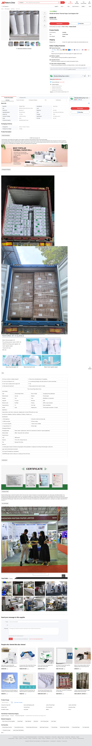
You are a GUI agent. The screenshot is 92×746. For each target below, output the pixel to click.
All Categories (5, 6)
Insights (77, 736)
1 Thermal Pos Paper (6, 730)
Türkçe (70, 738)
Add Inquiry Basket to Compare (24, 48)
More (2, 732)
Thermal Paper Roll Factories (31, 727)
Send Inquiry (59, 23)
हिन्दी (63, 738)
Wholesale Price (47, 736)
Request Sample (72, 26)
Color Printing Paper (44, 721)
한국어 (56, 738)
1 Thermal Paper (54, 727)
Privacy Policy (64, 741)
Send (11, 638)
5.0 (75, 99)
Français (29, 738)
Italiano (39, 738)
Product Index (67, 736)
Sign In (51, 91)
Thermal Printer (27, 707)
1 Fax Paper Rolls (85, 727)
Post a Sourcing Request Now (36, 639)
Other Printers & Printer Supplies (8, 721)
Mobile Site (73, 736)
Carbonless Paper (71, 707)
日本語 (60, 738)
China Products (21, 736)
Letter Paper (53, 721)
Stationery (12, 8)
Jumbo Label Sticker (72, 705)
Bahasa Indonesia (81, 738)
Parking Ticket (4, 707)
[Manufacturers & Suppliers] (8, 2)
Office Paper (18, 8)
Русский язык (34, 738)
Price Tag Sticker (49, 707)
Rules (90, 6)
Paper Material (28, 721)
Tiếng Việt (74, 738)
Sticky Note (36, 721)
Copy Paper (26, 709)
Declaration (59, 741)
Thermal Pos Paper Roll (5, 705)
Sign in (89, 3)
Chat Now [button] (81, 23)
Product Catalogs (18, 702)
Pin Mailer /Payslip (4, 709)
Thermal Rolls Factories (18, 727)
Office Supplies (7, 8)
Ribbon (47, 709)
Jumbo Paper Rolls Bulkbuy (18, 730)
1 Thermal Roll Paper (76, 727)
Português (25, 738)
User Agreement (53, 741)
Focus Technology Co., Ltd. (37, 741)
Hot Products (15, 736)
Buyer (62, 6)
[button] (64, 100)
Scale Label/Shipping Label (29, 705)
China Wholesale (41, 736)
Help (68, 6)
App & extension (75, 6)
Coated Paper (20, 721)
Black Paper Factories (44, 727)
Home (2, 8)
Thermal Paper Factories (7, 727)
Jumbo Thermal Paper (50, 705)
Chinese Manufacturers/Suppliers (31, 736)
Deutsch (43, 738)
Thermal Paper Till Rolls (64, 727)
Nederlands (48, 738)
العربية (53, 738)
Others (69, 709)
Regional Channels (61, 736)
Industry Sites (54, 736)
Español (20, 738)
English (17, 738)
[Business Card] (88, 103)
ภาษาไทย (66, 738)
